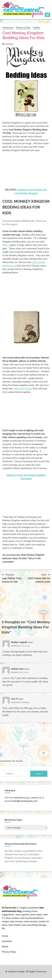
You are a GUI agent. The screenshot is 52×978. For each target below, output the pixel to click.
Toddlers (36, 27)
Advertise (19, 797)
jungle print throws (22, 388)
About (5, 946)
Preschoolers (7, 27)
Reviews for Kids (23, 27)
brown (5, 244)
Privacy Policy (9, 951)
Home (5, 935)
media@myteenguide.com (24, 800)
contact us (36, 797)
